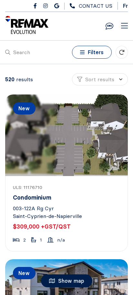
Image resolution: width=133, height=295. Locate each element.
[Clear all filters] (122, 52)
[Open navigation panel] (124, 26)
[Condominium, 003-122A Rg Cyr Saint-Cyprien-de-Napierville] (67, 135)
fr (125, 6)
